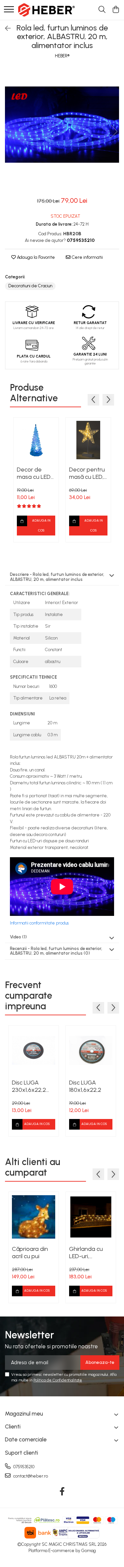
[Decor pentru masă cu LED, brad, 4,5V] (88, 440)
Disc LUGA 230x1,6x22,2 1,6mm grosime (31, 1086)
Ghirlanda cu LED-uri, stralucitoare (86, 1252)
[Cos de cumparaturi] (115, 10)
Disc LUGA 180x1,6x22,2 (85, 1086)
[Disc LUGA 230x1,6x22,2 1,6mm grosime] (33, 1050)
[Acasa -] (46, 10)
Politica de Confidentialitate (57, 1380)
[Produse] (9, 9)
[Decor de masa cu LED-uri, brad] (36, 440)
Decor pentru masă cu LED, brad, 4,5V (87, 473)
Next (113, 131)
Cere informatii (86, 257)
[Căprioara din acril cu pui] (33, 1217)
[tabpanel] (62, 124)
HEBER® (62, 55)
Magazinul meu (24, 1413)
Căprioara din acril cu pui (30, 1252)
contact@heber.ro (30, 1476)
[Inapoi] (5, 28)
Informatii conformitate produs (39, 923)
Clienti (13, 1426)
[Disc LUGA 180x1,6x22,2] (90, 1050)
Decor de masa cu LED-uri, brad (35, 473)
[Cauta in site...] (102, 10)
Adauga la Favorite (35, 257)
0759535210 (23, 1466)
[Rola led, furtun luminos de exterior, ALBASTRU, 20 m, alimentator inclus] (62, 124)
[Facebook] (62, 1492)
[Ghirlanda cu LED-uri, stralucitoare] (90, 1217)
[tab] (62, 577)
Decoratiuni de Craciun (30, 285)
